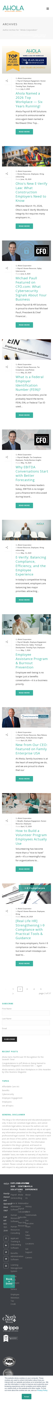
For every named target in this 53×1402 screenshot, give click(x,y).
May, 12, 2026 (26, 553)
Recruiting (37, 83)
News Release (28, 83)
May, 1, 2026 (25, 650)
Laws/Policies (29, 370)
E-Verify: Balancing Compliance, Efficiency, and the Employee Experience (31, 565)
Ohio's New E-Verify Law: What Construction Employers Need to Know (31, 192)
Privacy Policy (42, 1390)
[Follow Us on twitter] (6, 1252)
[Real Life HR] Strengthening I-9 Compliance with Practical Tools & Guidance (30, 929)
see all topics (7, 1105)
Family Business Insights (32, 460)
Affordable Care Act (10, 1086)
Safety (39, 268)
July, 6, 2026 (25, 89)
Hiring (42, 174)
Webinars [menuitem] (22, 1203)
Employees (31, 86)
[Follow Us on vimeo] (6, 1259)
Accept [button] (26, 1396)
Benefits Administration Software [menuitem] (17, 1256)
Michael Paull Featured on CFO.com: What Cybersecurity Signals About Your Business (31, 289)
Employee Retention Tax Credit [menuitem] (15, 1299)
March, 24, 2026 (27, 916)
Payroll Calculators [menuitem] (23, 1210)
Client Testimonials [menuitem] (31, 1213)
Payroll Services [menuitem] (14, 1196)
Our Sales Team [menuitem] (27, 1235)
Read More (24, 132)
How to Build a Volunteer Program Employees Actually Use (31, 837)
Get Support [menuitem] (28, 1250)
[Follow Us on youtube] (6, 1266)
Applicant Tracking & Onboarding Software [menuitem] (16, 1243)
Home (15, 35)
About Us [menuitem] (28, 1196)
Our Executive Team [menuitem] (29, 1223)
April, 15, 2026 (26, 826)
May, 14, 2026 (26, 463)
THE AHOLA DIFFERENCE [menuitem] (28, 1186)
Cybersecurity (20, 271)
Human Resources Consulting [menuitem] (15, 1229)
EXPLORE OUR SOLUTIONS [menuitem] (14, 1186)
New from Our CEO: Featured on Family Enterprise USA (32, 748)
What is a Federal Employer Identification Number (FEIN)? (30, 383)
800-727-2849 (5, 1227)
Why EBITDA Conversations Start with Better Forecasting (32, 473)
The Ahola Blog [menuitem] (20, 1194)
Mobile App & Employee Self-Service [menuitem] (15, 1282)
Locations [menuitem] (29, 1243)
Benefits (26, 457)
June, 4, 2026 (25, 274)
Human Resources (23, 174)
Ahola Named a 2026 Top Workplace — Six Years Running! (29, 99)
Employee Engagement (31, 81)
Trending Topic (21, 86)
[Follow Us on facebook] (6, 1238)
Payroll (20, 81)
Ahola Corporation (24, 78)
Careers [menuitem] (28, 1257)
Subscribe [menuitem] (22, 1217)
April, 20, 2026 (26, 740)
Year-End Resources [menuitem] (22, 1224)
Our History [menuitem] (28, 1205)
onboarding (20, 176)
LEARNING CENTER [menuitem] (21, 1185)
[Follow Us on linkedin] (6, 1245)
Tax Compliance (35, 457)
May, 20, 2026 (26, 372)
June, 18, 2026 (26, 179)
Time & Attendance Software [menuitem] (16, 1206)
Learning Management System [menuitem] (16, 1268)
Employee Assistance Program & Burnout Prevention (32, 661)
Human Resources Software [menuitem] (15, 1218)
